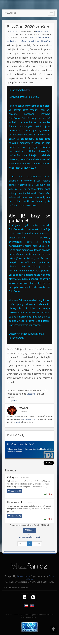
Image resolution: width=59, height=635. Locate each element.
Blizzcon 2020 (33, 35)
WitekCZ (13, 32)
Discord (30, 393)
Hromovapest (14, 502)
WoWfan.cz (10, 13)
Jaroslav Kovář (24, 576)
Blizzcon (22, 35)
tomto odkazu (29, 419)
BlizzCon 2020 (42, 32)
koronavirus (46, 35)
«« (20, 544)
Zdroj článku (12, 400)
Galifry (10, 477)
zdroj (27, 90)
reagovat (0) (15, 491)
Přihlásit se (29, 530)
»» (39, 544)
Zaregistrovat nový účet (29, 537)
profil (18, 422)
